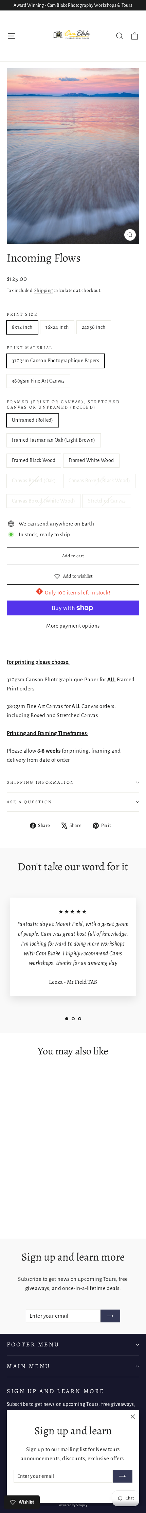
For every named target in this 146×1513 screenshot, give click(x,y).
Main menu (29, 1366)
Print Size (22, 314)
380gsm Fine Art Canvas (38, 381)
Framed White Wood (91, 460)
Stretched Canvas (107, 501)
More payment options (73, 626)
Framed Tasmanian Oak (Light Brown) (53, 440)
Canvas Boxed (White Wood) (43, 501)
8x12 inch (22, 327)
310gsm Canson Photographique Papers (55, 360)
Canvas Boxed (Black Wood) (99, 480)
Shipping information (40, 782)
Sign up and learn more (56, 1391)
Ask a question (29, 802)
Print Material (29, 347)
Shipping (43, 290)
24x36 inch (94, 327)
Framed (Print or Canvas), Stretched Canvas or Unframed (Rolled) (63, 404)
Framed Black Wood (34, 460)
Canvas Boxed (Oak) (34, 480)
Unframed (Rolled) (32, 420)
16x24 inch (57, 327)
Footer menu (33, 1344)
